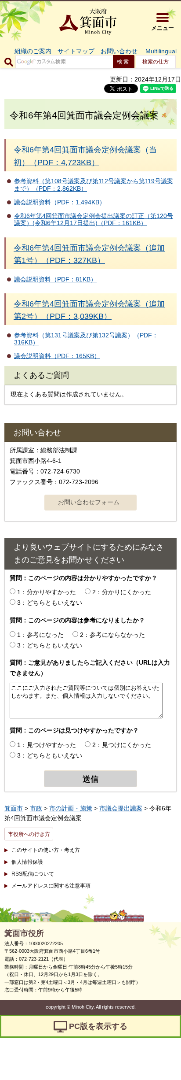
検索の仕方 (155, 62)
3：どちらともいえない (49, 602)
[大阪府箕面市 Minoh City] (87, 21)
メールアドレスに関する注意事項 (50, 886)
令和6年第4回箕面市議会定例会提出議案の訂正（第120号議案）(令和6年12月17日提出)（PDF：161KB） (93, 219)
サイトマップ (76, 51)
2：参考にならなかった (112, 634)
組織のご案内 (32, 51)
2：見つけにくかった (121, 744)
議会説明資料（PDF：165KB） (57, 355)
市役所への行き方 (29, 834)
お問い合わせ (119, 51)
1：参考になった (40, 634)
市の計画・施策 (70, 808)
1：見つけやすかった (46, 744)
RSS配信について (32, 874)
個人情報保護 (27, 862)
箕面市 (13, 808)
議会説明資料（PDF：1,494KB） (59, 202)
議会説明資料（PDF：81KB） (55, 279)
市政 (36, 808)
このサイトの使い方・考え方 (45, 850)
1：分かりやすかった (46, 591)
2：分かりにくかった (121, 591)
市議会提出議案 (120, 808)
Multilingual (161, 51)
